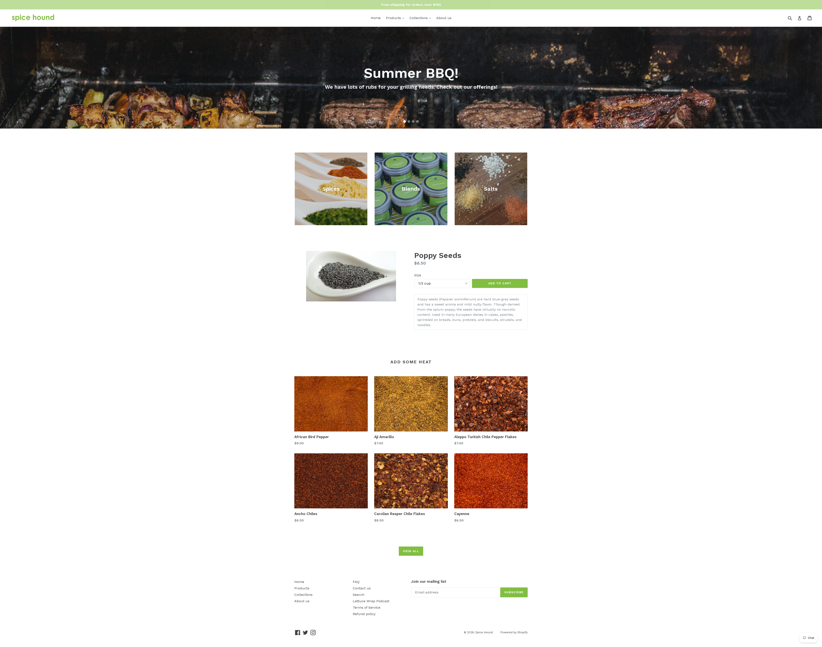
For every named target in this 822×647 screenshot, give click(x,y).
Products (396, 18)
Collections (421, 18)
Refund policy (364, 614)
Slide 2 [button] (409, 121)
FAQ (356, 582)
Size (417, 275)
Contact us (362, 588)
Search (358, 595)
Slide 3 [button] (413, 121)
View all (411, 551)
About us (443, 18)
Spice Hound (484, 632)
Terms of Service (366, 607)
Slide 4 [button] (417, 121)
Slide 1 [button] (404, 121)
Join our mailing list (428, 581)
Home (376, 18)
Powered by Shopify (514, 632)
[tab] (404, 121)
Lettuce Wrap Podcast (371, 601)
